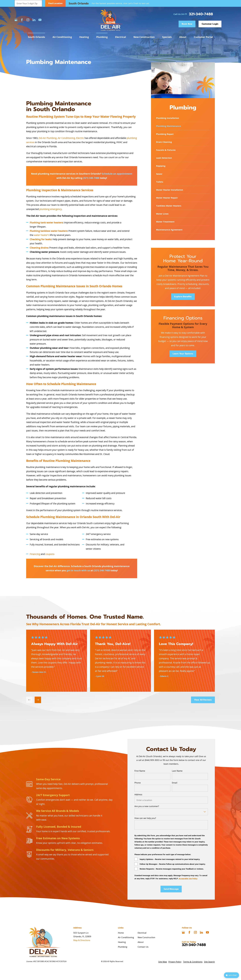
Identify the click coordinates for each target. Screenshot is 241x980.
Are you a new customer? (146, 806)
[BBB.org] (46, 19)
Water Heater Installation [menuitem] (169, 189)
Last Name (177, 771)
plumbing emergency (50, 209)
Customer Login (210, 23)
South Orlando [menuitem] (36, 37)
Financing (35, 554)
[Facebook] (21, 19)
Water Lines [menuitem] (162, 213)
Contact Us (143, 946)
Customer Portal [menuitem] (203, 37)
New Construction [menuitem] (144, 37)
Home (121, 932)
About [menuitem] (182, 37)
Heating (122, 942)
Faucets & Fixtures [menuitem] (166, 149)
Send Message (171, 888)
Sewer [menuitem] (159, 173)
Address (138, 794)
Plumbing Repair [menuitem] (165, 134)
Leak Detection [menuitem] (164, 157)
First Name (139, 771)
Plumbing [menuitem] (102, 37)
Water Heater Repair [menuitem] (167, 197)
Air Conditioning (126, 937)
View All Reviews (203, 699)
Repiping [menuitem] (160, 165)
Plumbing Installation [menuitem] (167, 118)
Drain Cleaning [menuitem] (164, 141)
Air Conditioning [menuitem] (62, 37)
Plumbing (122, 946)
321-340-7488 (201, 14)
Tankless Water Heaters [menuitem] (168, 205)
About (141, 942)
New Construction (146, 937)
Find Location (55, 3)
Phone (137, 782)
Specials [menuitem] (167, 37)
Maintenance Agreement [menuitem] (169, 229)
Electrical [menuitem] (120, 37)
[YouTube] (40, 19)
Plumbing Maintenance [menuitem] (168, 126)
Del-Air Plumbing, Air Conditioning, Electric (61, 138)
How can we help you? (145, 818)
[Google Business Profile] (15, 19)
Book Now (187, 23)
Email (174, 782)
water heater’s (41, 235)
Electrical (142, 932)
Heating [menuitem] (84, 37)
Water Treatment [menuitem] (165, 221)
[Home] (110, 20)
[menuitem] (162, 962)
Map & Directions (81, 940)
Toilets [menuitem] (159, 181)
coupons (49, 554)
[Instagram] (27, 19)
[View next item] (38, 700)
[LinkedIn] (33, 19)
